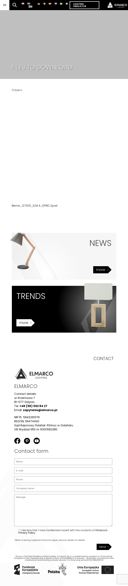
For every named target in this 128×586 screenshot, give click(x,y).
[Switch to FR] (66, 3)
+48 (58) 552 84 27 (33, 406)
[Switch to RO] (44, 3)
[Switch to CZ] (55, 3)
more (100, 269)
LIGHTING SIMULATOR (79, 5)
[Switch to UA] (61, 3)
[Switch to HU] (50, 3)
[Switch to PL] (23, 3)
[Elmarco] (113, 5)
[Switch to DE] (39, 3)
